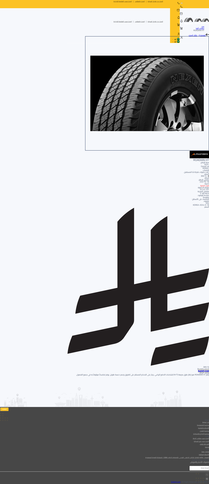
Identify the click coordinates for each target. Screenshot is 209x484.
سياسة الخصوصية (203, 425)
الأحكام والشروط (203, 428)
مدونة (207, 447)
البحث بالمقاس (140, 1)
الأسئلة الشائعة (204, 454)
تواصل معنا (205, 451)
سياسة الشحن (204, 430)
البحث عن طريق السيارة (155, 1)
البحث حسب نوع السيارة (201, 441)
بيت (203, 26)
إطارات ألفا (200, 28)
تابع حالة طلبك (204, 444)
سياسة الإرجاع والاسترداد (201, 433)
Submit (4, 409)
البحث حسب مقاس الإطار (201, 438)
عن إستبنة (205, 422)
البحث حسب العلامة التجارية (123, 1)
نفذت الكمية (203, 371)
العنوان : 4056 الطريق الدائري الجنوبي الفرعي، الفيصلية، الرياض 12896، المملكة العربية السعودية (177, 457)
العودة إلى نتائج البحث (197, 35)
